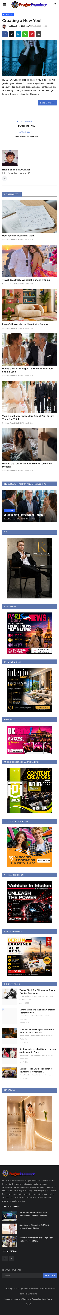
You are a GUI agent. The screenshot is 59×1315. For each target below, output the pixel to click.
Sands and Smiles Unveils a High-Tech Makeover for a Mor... (36, 1239)
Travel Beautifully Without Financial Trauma (26, 279)
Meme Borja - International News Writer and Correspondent (36, 998)
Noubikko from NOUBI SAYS (19, 26)
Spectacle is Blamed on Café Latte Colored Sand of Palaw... (34, 1226)
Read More (46, 102)
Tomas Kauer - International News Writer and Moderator (36, 1017)
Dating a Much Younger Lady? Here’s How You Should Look (27, 370)
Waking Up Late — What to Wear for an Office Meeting (27, 465)
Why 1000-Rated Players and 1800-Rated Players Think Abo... (36, 1031)
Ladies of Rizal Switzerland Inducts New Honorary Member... (36, 1070)
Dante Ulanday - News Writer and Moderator (36, 1075)
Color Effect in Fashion (26, 136)
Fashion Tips (8, 14)
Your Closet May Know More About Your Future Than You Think (28, 417)
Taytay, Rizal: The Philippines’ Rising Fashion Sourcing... (37, 991)
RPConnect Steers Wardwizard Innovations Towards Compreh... (34, 1214)
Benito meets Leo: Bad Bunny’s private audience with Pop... (37, 1050)
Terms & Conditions (28, 1293)
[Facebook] (5, 1258)
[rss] (11, 1258)
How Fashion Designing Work (18, 235)
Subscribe (50, 1275)
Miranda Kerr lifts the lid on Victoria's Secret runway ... (37, 1011)
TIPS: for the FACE (25, 125)
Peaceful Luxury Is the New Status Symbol (25, 324)
